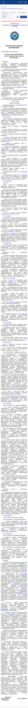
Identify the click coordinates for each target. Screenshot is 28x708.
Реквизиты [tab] (13, 12)
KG (18, 2)
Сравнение (23, 16)
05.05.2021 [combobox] (5, 17)
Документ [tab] (5, 12)
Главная (3, 7)
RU (23, 2)
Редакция (4, 15)
